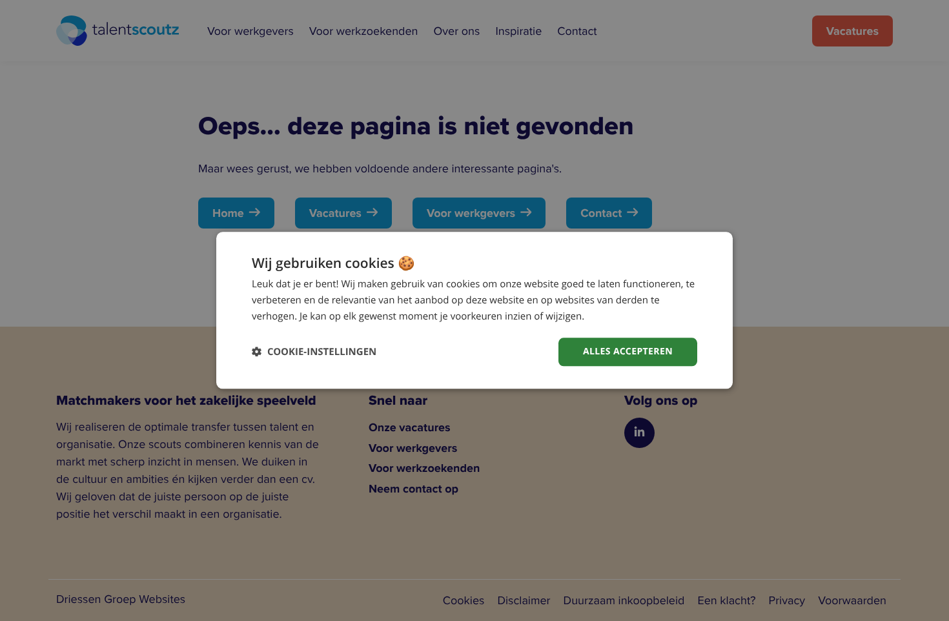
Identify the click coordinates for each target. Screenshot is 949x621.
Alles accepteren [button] (628, 351)
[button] (314, 352)
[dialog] (474, 310)
